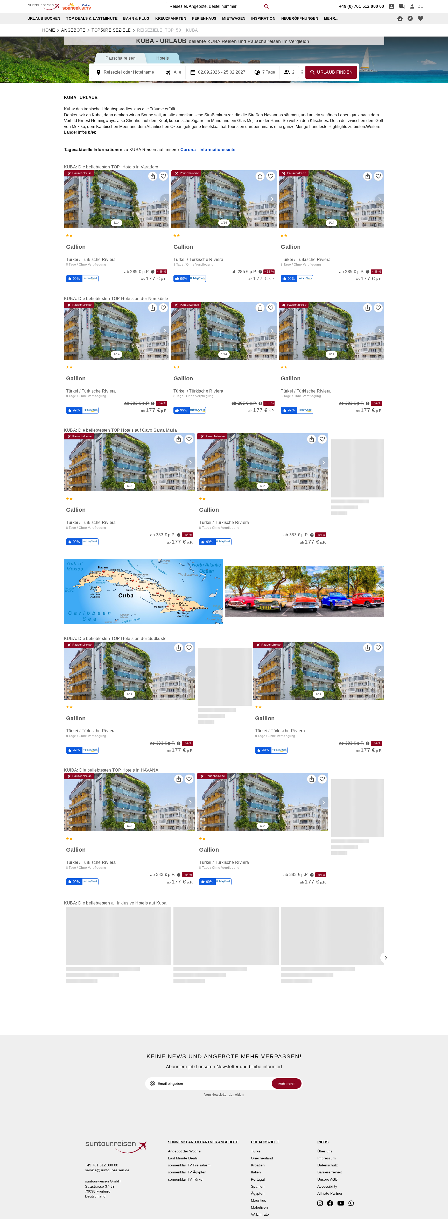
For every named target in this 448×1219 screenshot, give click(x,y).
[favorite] (420, 18)
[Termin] (391, 6)
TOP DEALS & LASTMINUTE (91, 18)
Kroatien (258, 1165)
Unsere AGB (327, 1179)
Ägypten (257, 1193)
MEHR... (331, 18)
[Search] (266, 6)
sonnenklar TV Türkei (185, 1179)
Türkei (256, 1151)
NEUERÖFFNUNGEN (299, 18)
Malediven (259, 1207)
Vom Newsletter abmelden (224, 1094)
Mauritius (258, 1200)
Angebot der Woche (184, 1151)
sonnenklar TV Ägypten (187, 1172)
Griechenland (262, 1158)
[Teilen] (152, 176)
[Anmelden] (412, 6)
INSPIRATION (263, 18)
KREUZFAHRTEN (170, 18)
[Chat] (402, 6)
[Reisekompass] (410, 18)
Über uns (324, 1151)
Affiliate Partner (329, 1193)
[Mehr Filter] (302, 72)
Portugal (258, 1179)
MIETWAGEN (234, 18)
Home (48, 30)
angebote (73, 30)
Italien (256, 1172)
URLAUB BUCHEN (43, 18)
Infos (87, 132)
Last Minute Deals (183, 1158)
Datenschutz (327, 1165)
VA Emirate (260, 1214)
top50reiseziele (111, 30)
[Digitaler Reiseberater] (400, 18)
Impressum (326, 1158)
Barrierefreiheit (329, 1172)
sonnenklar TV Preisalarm (189, 1165)
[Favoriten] (163, 176)
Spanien (257, 1186)
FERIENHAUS (204, 18)
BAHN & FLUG (136, 18)
